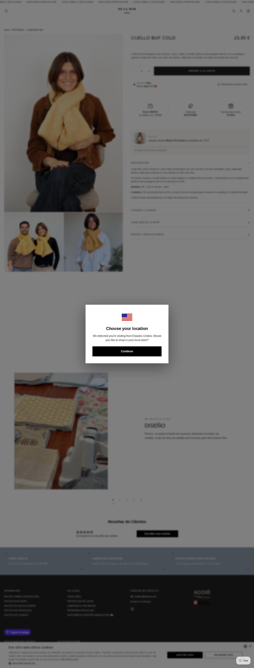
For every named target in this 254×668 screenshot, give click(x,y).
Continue (127, 351)
